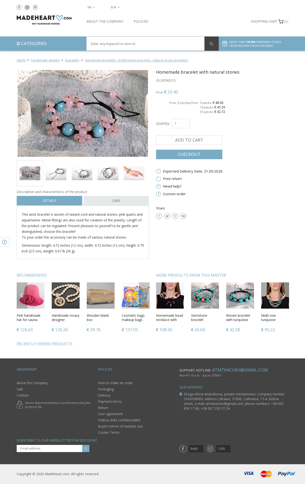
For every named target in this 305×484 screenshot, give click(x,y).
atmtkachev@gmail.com (240, 370)
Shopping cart (264, 21)
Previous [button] (22, 295)
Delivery (104, 395)
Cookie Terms (109, 432)
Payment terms (110, 401)
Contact (23, 395)
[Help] (5, 242)
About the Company (104, 21)
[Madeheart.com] (48, 20)
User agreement (110, 414)
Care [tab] (116, 200)
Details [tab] (49, 200)
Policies (141, 21)
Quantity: (163, 123)
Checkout (189, 154)
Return (103, 407)
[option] (83, 113)
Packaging (106, 389)
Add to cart (189, 140)
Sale (20, 389)
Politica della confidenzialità (119, 420)
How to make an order (115, 383)
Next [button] (144, 295)
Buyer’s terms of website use (120, 426)
